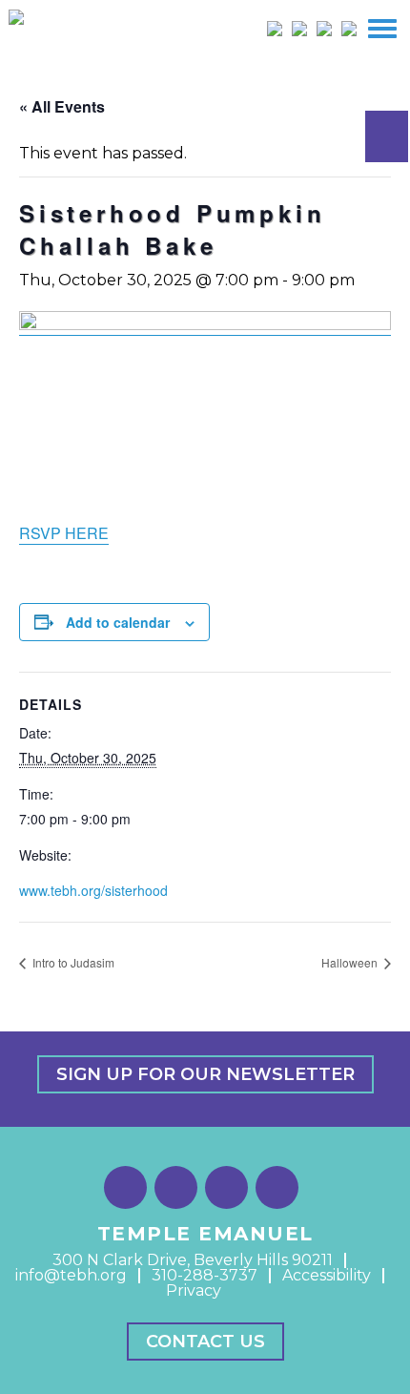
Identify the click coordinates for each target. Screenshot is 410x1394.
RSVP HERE (64, 533)
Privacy (193, 1290)
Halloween (350, 962)
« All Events (62, 106)
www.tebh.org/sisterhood (93, 890)
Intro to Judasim (72, 962)
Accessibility (326, 1275)
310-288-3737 (204, 1275)
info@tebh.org (71, 1275)
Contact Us (205, 1341)
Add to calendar (118, 622)
